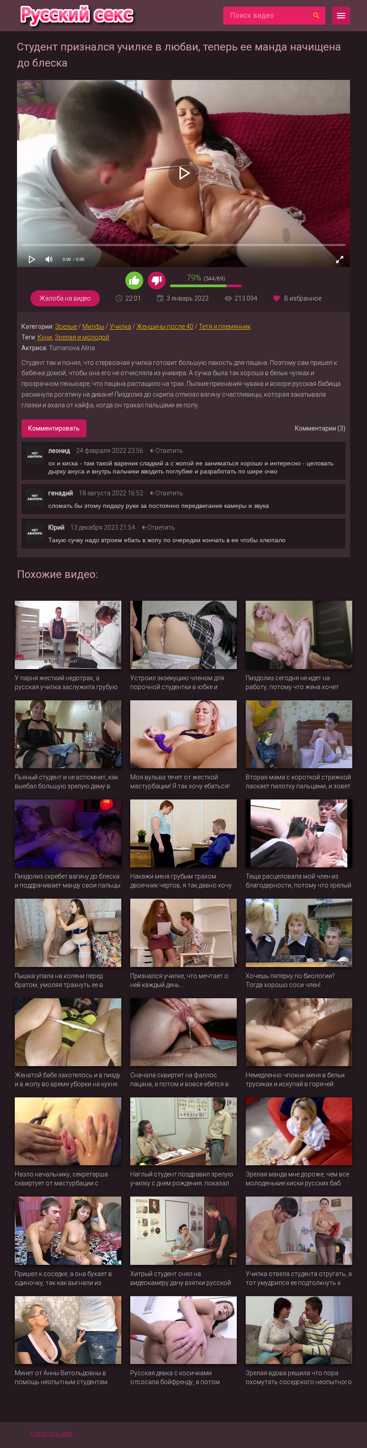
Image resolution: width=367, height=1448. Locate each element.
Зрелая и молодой (82, 337)
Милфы (93, 326)
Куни (45, 337)
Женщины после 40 (165, 326)
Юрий (56, 527)
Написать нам (51, 1433)
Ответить (169, 450)
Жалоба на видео (65, 298)
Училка (120, 326)
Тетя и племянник (225, 326)
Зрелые (66, 326)
